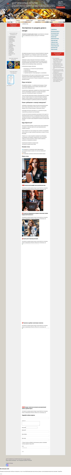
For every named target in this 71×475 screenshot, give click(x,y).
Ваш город (24, 438)
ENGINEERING (11, 38)
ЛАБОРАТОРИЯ (11, 52)
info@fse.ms (60, 5)
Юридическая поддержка (13, 25)
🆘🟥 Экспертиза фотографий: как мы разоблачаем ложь (33, 185)
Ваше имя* (24, 430)
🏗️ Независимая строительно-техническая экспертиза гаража (33, 153)
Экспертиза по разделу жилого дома (29, 144)
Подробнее (60, 471)
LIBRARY (10, 55)
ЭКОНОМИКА (11, 44)
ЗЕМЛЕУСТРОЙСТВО (12, 37)
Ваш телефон (24, 434)
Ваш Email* (24, 427)
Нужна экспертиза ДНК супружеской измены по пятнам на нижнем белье (58, 71)
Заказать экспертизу (61, 7)
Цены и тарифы (41, 20)
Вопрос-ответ (30, 20)
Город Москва (54, 29)
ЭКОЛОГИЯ (11, 42)
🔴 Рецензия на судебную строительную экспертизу (32, 322)
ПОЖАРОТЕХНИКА (12, 41)
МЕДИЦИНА (11, 46)
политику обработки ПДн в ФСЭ (28, 443)
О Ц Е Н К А (10, 43)
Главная (18, 20)
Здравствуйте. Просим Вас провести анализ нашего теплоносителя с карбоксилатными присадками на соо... (58, 66)
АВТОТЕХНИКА (11, 48)
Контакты (53, 20)
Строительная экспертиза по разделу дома (30, 142)
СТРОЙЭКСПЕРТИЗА (12, 36)
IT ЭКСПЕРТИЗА (11, 49)
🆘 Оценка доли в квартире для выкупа (30, 238)
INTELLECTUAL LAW (12, 53)
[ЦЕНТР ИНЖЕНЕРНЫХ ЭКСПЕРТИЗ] (7, 6)
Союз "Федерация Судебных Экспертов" (24, 460)
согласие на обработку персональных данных (33, 442)
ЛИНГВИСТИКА (11, 50)
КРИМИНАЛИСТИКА (12, 45)
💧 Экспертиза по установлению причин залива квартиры (32, 149)
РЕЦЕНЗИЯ (10, 51)
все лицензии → (9, 85)
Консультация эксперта (57, 54)
